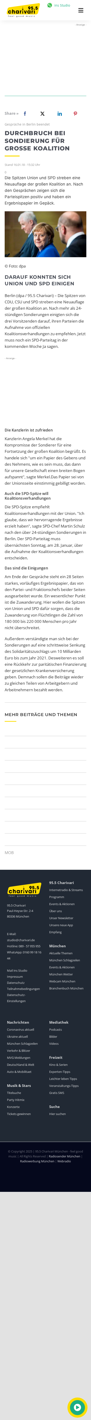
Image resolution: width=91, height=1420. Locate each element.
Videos (54, 1043)
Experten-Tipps (59, 1072)
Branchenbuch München (66, 988)
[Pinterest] (75, 113)
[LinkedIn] (58, 113)
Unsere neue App (61, 925)
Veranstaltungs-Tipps (64, 1086)
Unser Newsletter (61, 918)
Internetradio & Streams (66, 890)
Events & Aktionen (62, 904)
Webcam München (62, 981)
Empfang (55, 932)
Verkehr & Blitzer (18, 1050)
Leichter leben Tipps (63, 1079)
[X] (41, 113)
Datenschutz (15, 983)
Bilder (53, 1036)
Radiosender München (64, 1156)
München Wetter (61, 974)
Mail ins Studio (17, 970)
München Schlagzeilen (64, 960)
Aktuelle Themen (61, 953)
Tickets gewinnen (19, 1114)
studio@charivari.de (21, 940)
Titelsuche (14, 1093)
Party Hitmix (15, 1100)
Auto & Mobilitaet (19, 1072)
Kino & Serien (58, 1065)
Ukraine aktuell (17, 1036)
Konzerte (13, 1107)
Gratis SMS (56, 1093)
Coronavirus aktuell (20, 1029)
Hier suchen (57, 1114)
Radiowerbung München (37, 1161)
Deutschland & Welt (20, 1065)
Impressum (15, 976)
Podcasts (55, 1029)
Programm (56, 897)
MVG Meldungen (18, 1058)
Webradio (64, 1161)
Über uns (55, 911)
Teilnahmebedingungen (23, 989)
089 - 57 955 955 (29, 946)
